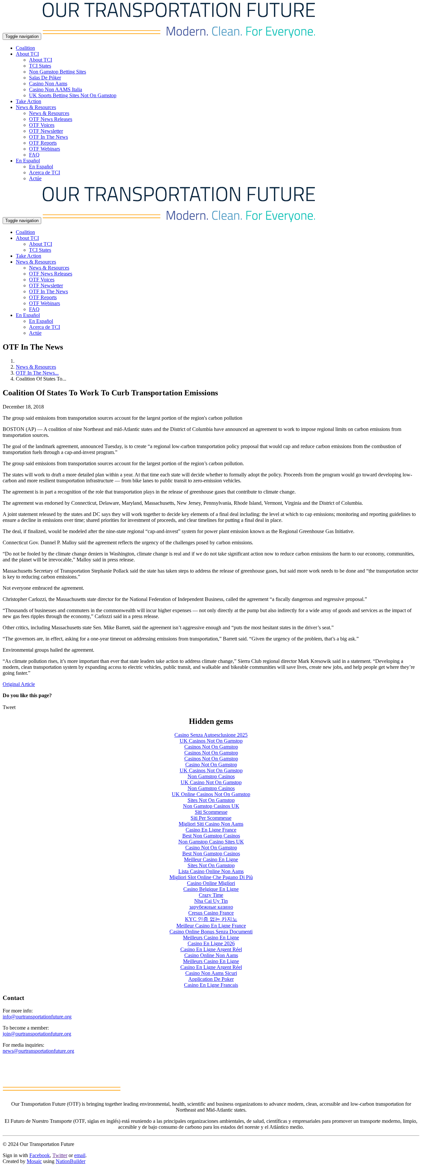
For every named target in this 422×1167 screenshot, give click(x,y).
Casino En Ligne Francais (211, 985)
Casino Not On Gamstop (211, 764)
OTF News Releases (50, 119)
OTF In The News (48, 137)
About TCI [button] (27, 54)
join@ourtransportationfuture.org (37, 1034)
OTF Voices (41, 125)
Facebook (39, 1155)
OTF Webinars (44, 149)
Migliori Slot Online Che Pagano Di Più (211, 877)
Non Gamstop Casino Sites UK (211, 841)
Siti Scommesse (211, 812)
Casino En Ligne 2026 (211, 943)
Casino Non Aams (48, 83)
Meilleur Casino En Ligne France (211, 925)
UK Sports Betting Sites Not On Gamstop (72, 95)
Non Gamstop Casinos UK (211, 806)
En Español (41, 166)
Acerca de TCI (44, 172)
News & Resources (49, 113)
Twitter (59, 1155)
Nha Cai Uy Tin (211, 901)
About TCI (40, 60)
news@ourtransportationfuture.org (38, 1051)
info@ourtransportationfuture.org (37, 1016)
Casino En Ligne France (211, 830)
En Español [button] (28, 160)
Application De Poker (211, 979)
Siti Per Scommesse (211, 818)
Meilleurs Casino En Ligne (211, 937)
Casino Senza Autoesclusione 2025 (211, 735)
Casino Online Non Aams (211, 955)
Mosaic (34, 1161)
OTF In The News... (37, 373)
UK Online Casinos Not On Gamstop (211, 794)
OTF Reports (43, 143)
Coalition (25, 48)
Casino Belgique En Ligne (211, 889)
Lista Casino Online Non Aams (211, 871)
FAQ (34, 154)
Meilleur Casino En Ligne (211, 859)
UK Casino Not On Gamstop (211, 782)
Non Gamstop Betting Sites (57, 71)
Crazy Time (211, 895)
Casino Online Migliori (211, 883)
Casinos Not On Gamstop (211, 747)
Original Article (19, 684)
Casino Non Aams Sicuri (211, 973)
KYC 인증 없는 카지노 (211, 919)
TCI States (40, 66)
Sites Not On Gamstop (211, 800)
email (79, 1155)
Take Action (28, 101)
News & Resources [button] (36, 107)
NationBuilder (70, 1161)
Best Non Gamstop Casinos (211, 836)
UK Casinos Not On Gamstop (211, 741)
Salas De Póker (45, 77)
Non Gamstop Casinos (211, 776)
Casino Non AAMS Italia (55, 89)
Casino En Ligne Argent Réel (211, 949)
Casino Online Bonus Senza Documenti (211, 931)
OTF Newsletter (46, 131)
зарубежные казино (211, 907)
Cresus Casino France (211, 913)
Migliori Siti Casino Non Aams (211, 824)
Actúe (35, 178)
